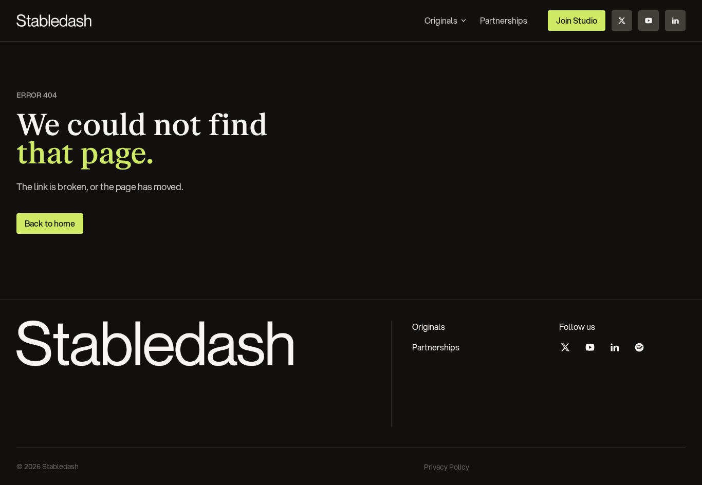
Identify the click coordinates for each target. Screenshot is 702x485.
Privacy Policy (446, 467)
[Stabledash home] (53, 20)
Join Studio (576, 20)
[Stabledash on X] (622, 20)
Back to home (50, 223)
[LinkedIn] (614, 347)
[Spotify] (639, 347)
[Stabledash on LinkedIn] (675, 20)
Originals (440, 20)
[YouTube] (590, 347)
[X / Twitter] (565, 347)
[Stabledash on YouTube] (648, 20)
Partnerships (435, 347)
